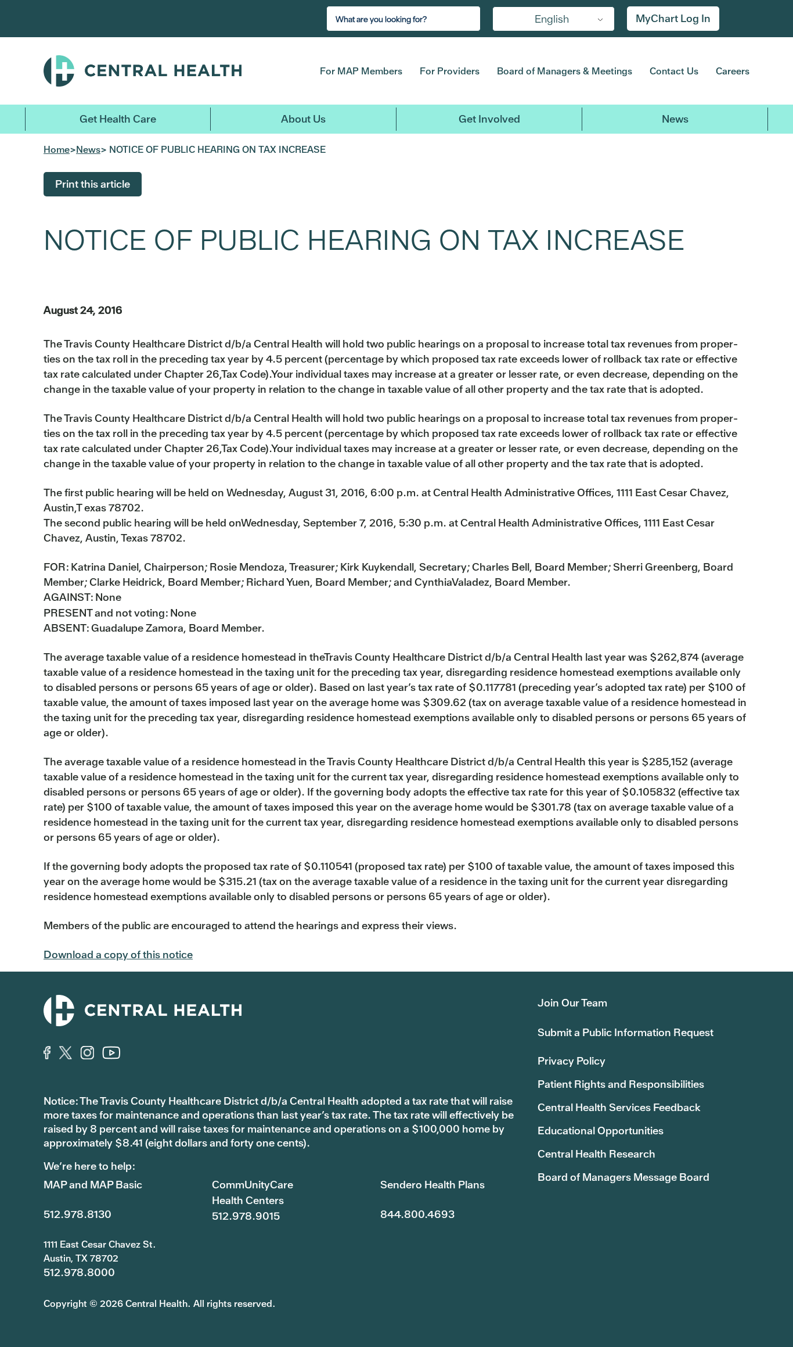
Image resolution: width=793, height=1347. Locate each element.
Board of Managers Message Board (623, 1177)
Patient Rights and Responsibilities (621, 1084)
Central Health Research (596, 1153)
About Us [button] (303, 119)
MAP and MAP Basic (93, 1184)
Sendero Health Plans (432, 1184)
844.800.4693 (417, 1214)
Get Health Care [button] (118, 119)
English (552, 19)
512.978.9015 (246, 1216)
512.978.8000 (79, 1272)
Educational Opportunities (601, 1130)
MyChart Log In (673, 18)
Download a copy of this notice (118, 954)
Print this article (92, 184)
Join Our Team (572, 1002)
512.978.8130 (77, 1214)
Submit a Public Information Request (625, 1032)
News (675, 119)
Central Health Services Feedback (619, 1107)
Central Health (163, 71)
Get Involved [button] (489, 119)
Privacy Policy (571, 1060)
